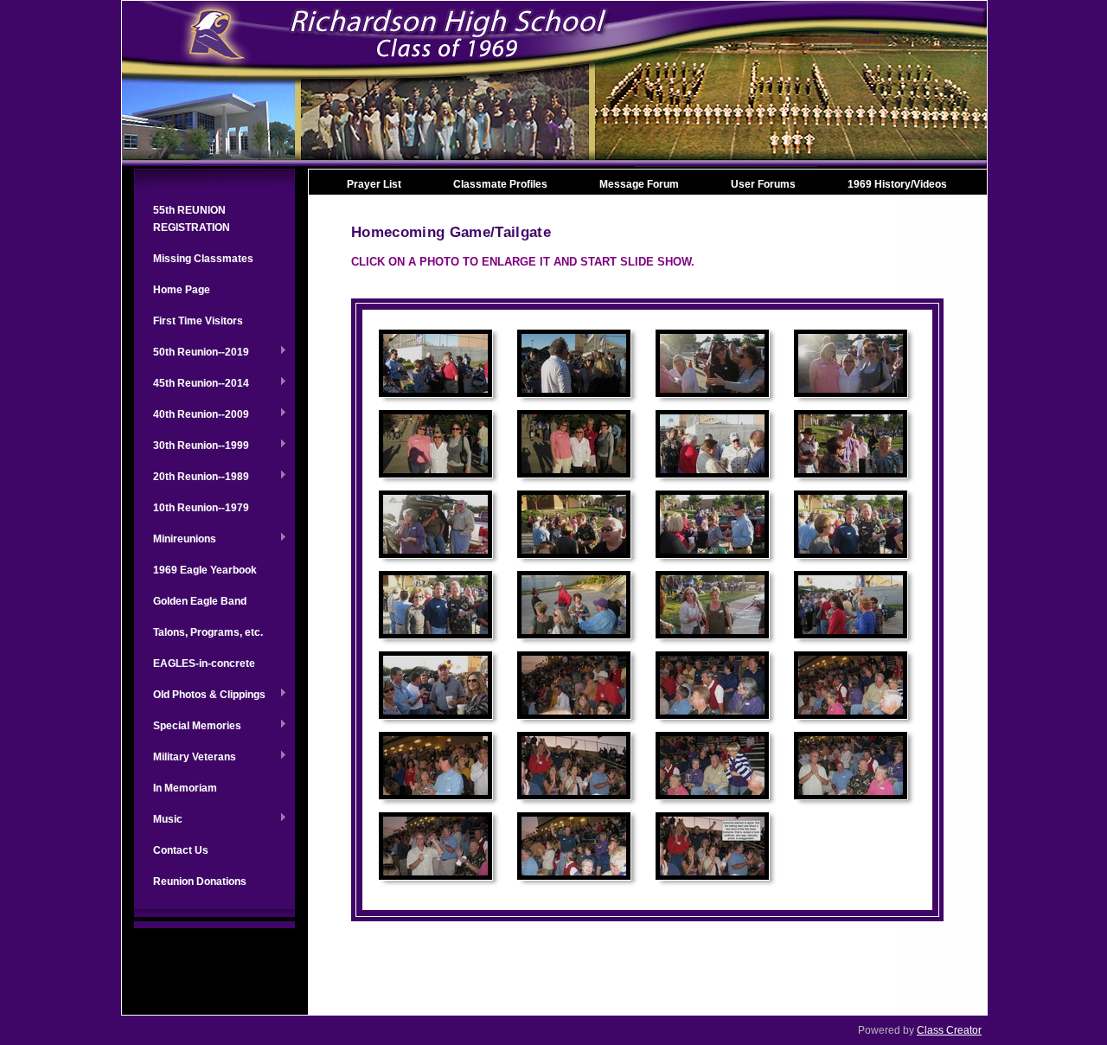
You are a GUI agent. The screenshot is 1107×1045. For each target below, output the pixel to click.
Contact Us (180, 850)
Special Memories (187, 727)
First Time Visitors (198, 321)
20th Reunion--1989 (191, 477)
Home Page (181, 290)
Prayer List (374, 184)
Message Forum (639, 184)
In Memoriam (185, 788)
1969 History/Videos (897, 184)
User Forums (763, 184)
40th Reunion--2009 (191, 415)
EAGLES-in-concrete (204, 663)
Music (158, 820)
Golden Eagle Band (199, 601)
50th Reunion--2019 (191, 353)
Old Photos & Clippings (200, 695)
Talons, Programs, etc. (208, 632)
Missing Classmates (203, 259)
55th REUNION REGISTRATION (191, 219)
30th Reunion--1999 (191, 446)
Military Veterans (185, 758)
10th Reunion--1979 (201, 508)
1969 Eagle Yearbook (205, 570)
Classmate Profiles (500, 184)
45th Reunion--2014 (191, 384)
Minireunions (175, 540)
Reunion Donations (199, 881)
